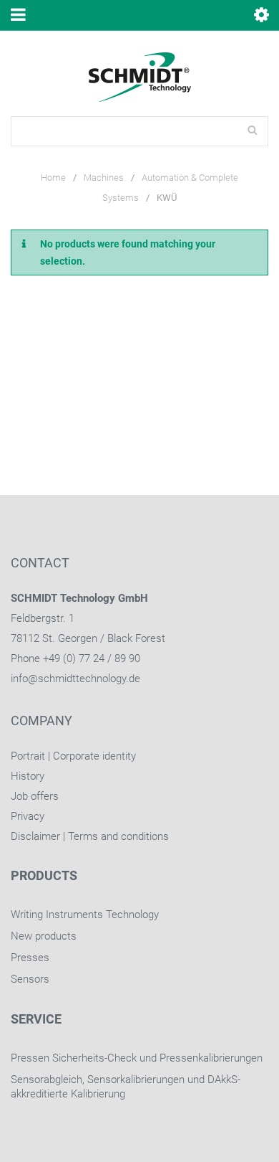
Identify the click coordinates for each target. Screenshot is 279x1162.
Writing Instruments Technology (85, 914)
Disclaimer (35, 836)
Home (53, 177)
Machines (104, 177)
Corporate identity (94, 756)
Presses (30, 957)
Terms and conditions (118, 836)
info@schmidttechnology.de (75, 678)
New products (44, 936)
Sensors (30, 979)
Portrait (28, 756)
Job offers (35, 796)
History (27, 776)
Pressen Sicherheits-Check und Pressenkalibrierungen (137, 1058)
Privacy (27, 816)
